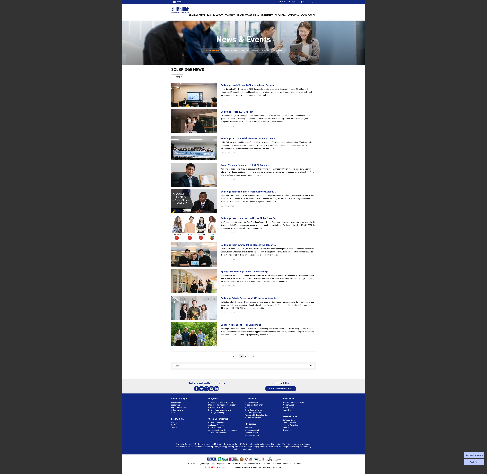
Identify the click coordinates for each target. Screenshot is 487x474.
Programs (230, 15)
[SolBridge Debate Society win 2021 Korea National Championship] (194, 308)
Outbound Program (216, 425)
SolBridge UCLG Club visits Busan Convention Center (248, 138)
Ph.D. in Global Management (219, 410)
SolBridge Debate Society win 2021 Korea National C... (249, 298)
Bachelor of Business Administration (223, 402)
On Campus (280, 15)
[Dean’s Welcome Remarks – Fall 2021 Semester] (194, 175)
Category (177, 77)
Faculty (174, 423)
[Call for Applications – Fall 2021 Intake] (194, 334)
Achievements (177, 410)
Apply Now (474, 462)
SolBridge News (212, 50)
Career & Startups (308, 2)
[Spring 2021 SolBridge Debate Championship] (194, 281)
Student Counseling (253, 430)
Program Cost (288, 405)
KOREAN (179, 2)
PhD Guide (282, 2)
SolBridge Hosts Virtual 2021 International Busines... (248, 85)
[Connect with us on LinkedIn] (216, 388)
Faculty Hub (293, 2)
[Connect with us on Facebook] (196, 388)
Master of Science (215, 407)
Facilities (248, 428)
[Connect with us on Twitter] (201, 388)
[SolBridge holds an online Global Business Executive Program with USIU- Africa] (194, 201)
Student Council (251, 402)
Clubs (247, 407)
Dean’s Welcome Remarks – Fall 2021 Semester (245, 165)
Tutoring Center (251, 433)
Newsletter (277, 50)
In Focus (265, 50)
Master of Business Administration (222, 405)
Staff (173, 425)
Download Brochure (474, 455)
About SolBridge (197, 15)
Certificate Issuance (253, 418)
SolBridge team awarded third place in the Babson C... (249, 245)
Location (174, 412)
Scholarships (288, 407)
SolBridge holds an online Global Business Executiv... (248, 191)
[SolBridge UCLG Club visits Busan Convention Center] (194, 148)
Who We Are (176, 402)
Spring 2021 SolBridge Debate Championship (244, 271)
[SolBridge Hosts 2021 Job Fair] (194, 121)
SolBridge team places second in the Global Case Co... (249, 218)
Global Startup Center (254, 405)
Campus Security (252, 435)
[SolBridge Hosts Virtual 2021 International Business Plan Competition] (194, 95)
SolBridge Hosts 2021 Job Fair (237, 111)
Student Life (267, 15)
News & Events (308, 15)
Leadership (175, 405)
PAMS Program (214, 428)
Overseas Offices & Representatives (222, 430)
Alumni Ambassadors (217, 433)
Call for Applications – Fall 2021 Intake (241, 324)
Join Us (174, 428)
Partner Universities (216, 423)
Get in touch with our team (280, 388)
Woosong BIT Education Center (257, 415)
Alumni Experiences (253, 412)
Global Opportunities (248, 15)
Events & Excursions (249, 50)
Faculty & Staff (215, 15)
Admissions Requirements (293, 402)
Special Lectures (230, 50)
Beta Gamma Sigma (253, 410)
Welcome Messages (179, 407)
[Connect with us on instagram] (206, 388)
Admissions (293, 15)
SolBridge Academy (216, 412)
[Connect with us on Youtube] (211, 388)
